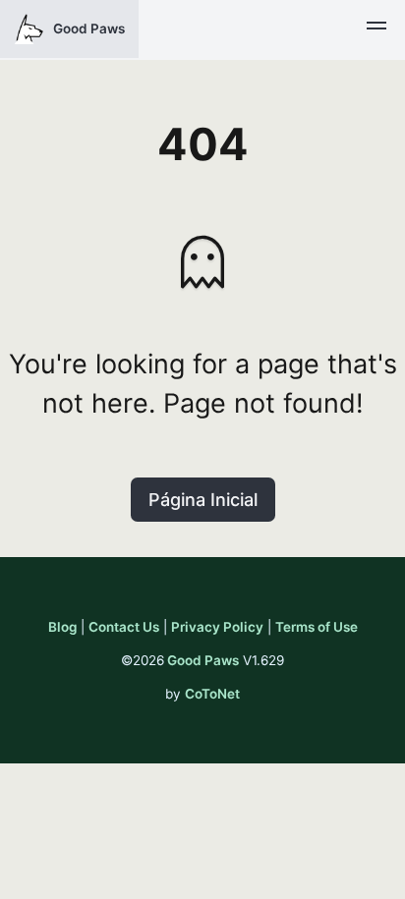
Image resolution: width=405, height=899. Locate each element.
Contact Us (123, 627)
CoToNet (212, 694)
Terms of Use (316, 627)
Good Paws (203, 660)
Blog (62, 627)
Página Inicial (203, 499)
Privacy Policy (217, 627)
